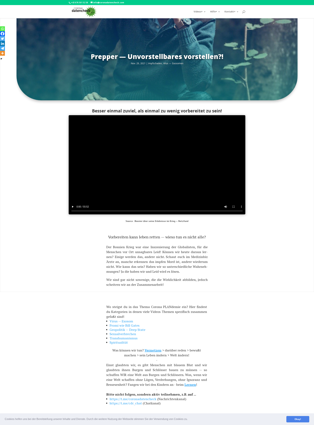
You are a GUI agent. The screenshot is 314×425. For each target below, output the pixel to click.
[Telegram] (2, 48)
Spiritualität (119, 342)
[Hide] (1, 59)
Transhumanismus (124, 338)
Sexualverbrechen (123, 334)
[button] (188, 419)
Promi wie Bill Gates (125, 325)
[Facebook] (2, 33)
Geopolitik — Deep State (127, 329)
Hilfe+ (213, 11)
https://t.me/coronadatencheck (133, 399)
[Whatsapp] (2, 28)
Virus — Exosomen (173, 63)
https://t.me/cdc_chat (126, 403)
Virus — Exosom (121, 321)
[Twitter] (2, 38)
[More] (2, 53)
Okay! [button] (298, 419)
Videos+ (198, 11)
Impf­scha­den (155, 63)
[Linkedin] (2, 43)
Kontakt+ (230, 11)
